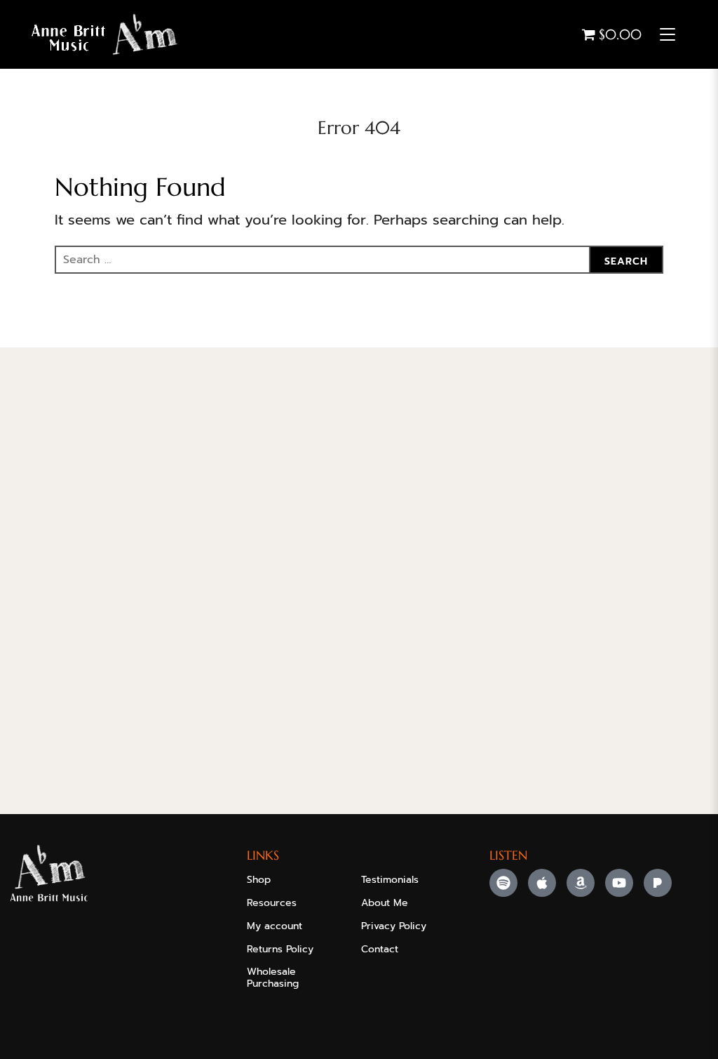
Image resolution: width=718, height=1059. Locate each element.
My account (274, 926)
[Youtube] (619, 883)
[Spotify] (503, 883)
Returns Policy (280, 949)
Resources (272, 902)
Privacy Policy (393, 926)
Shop (259, 879)
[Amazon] (581, 883)
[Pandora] (658, 883)
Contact (379, 949)
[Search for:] (359, 260)
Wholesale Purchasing (273, 977)
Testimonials (390, 879)
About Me (384, 902)
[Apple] (542, 883)
